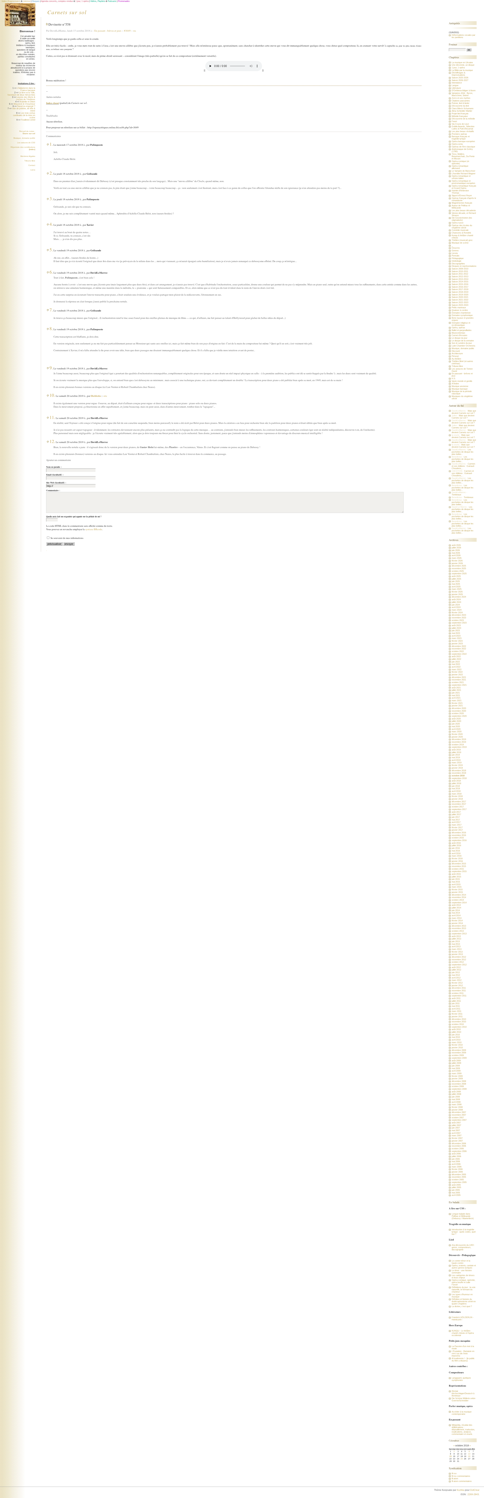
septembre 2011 (459, 996)
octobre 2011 (458, 993)
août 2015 (456, 874)
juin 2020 (456, 724)
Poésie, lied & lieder (460, 103)
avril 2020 (456, 729)
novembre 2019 (459, 742)
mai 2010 (456, 1037)
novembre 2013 (459, 928)
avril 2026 (456, 555)
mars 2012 (457, 980)
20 (469, 1456)
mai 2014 (456, 913)
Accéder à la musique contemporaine (462, 1413)
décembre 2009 (459, 1050)
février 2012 (457, 983)
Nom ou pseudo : (54, 466)
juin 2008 (456, 1097)
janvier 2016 (457, 861)
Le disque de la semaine (463, 340)
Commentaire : (53, 490)
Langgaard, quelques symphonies (461, 1379)
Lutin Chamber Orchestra (463, 346)
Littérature (456, 88)
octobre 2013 (458, 931)
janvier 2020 (457, 737)
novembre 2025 (459, 568)
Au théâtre (456, 359)
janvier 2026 (457, 563)
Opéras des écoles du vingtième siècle (462, 226)
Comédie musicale (460, 230)
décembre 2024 (459, 597)
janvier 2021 (457, 705)
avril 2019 (456, 760)
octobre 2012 (458, 962)
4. (51, 224)
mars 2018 (457, 794)
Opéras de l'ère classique (463, 147)
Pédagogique (458, 258)
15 (450, 1456)
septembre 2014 (459, 902)
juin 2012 (456, 972)
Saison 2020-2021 (460, 297)
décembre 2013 (459, 926)
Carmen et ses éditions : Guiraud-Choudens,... (463, 466)
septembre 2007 (459, 1120)
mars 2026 (457, 558)
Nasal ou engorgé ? (26, 106)
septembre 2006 (459, 1151)
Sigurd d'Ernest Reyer (462, 195)
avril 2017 (456, 822)
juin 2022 (456, 662)
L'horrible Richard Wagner (463, 173)
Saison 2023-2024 (460, 305)
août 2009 (456, 1060)
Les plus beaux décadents (464, 210)
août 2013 (456, 936)
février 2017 (457, 827)
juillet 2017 (456, 814)
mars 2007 (457, 1135)
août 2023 (456, 625)
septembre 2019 (459, 747)
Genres (455, 250)
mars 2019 (457, 762)
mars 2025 (457, 589)
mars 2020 (457, 731)
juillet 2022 (456, 659)
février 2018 (457, 796)
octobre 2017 (458, 806)
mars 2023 (457, 638)
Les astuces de (26, 143)
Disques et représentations (464, 266)
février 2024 (457, 612)
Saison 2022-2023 (460, 302)
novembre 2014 (459, 897)
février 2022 (457, 672)
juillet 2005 (456, 1187)
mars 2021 (457, 700)
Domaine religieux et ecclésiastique (461, 324)
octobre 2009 (458, 1055)
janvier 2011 (457, 1016)
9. (51, 368)
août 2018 (456, 781)
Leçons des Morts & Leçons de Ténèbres (25, 98)
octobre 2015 (458, 869)
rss (134, 30)
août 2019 (456, 750)
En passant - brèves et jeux (107, 30)
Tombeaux (456, 494)
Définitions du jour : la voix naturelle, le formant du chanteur (463, 1289)
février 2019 (457, 765)
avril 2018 (456, 791)
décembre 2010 (459, 1019)
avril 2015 (456, 884)
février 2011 (457, 1014)
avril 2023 (456, 636)
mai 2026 (456, 553)
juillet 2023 (456, 628)
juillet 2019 (456, 752)
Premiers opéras (459, 134)
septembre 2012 (459, 964)
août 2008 (456, 1091)
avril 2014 (456, 915)
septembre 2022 (459, 654)
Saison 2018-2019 (460, 292)
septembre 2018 (459, 778)
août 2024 (456, 599)
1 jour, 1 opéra (458, 67)
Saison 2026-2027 (460, 80)
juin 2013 (456, 941)
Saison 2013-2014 (460, 279)
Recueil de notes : (27, 132)
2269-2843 (473, 1494)
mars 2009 (457, 1073)
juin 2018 (456, 786)
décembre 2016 (459, 832)
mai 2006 (456, 1161)
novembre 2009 (459, 1052)
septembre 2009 (459, 1058)
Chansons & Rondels (461, 233)
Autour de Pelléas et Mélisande (461, 206)
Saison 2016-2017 (460, 287)
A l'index (455, 383)
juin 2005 (456, 1190)
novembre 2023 (459, 617)
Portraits (455, 255)
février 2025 (457, 592)
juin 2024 (456, 605)
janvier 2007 (457, 1141)
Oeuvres (456, 248)
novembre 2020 (459, 711)
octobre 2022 (458, 651)
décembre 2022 (459, 646)
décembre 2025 (459, 566)
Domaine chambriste (461, 313)
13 (469, 1454)
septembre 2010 (459, 1027)
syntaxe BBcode (93, 529)
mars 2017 (457, 825)
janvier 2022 (457, 674)
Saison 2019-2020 (460, 294)
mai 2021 (456, 695)
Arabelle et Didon (27, 101)
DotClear (474, 1490)
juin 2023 (456, 630)
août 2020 (456, 718)
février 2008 (457, 1107)
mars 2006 (457, 1167)
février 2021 (457, 703)
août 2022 (456, 656)
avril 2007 (456, 1133)
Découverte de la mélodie (463, 119)
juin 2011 (456, 1003)
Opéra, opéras (458, 327)
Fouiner (453, 44)
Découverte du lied (460, 106)
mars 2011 (456, 1011)
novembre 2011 (459, 990)
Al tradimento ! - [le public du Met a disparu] (463, 1359)
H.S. (454, 378)
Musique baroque (460, 389)
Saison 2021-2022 (460, 300)
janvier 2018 (457, 799)
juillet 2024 (456, 602)
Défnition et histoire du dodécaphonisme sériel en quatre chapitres (464, 1301)
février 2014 (457, 920)
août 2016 (456, 843)
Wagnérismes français (462, 203)
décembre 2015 (459, 863)
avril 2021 (456, 698)
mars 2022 (457, 669)
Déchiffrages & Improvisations (458, 74)
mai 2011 (456, 1006)
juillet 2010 (456, 1032)
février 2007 (457, 1138)
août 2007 (456, 1122)
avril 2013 (456, 946)
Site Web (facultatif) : (56, 482)
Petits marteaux (459, 307)
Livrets (455, 253)
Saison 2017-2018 (460, 289)
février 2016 (457, 858)
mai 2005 (456, 1192)
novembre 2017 (459, 804)
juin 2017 (456, 817)
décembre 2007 (459, 1112)
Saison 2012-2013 (460, 276)
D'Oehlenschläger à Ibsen (463, 90)
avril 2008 (456, 1102)
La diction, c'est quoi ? (462, 1306)
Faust (454, 121)
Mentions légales (27, 156)
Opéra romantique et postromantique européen (463, 182)
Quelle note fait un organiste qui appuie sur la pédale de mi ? (74, 516)
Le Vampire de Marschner (463, 171)
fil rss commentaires (461, 1476)
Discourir (456, 351)
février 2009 (457, 1076)
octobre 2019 (458, 744)
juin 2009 (456, 1066)
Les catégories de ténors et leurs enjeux (463, 1276)
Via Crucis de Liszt (460, 124)
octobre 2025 (458, 571)
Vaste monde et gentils (462, 381)
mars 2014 (457, 918)
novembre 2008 (459, 1084)
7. (51, 310)
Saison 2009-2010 (460, 269)
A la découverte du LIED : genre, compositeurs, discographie (463, 1247)
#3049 (127, 30)
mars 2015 (457, 887)
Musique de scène (460, 243)
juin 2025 (456, 581)
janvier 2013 (457, 954)
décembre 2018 (459, 770)
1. (51, 144)
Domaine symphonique (462, 315)
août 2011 (456, 998)
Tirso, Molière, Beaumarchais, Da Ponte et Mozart (463, 156)
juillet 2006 (456, 1156)
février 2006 (457, 1169)
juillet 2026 (456, 547)
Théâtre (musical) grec (462, 240)
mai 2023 (456, 633)
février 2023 (457, 641)
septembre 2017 (459, 809)
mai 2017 (456, 820)
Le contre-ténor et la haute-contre (461, 1262)
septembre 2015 (459, 871)
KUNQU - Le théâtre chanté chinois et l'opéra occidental (463, 1333)
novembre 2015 (459, 866)
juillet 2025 (456, 579)
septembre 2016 (459, 840)
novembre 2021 (459, 680)
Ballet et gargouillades (462, 330)
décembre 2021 (459, 677)
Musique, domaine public (24, 138)
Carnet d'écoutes (459, 335)
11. (52, 417)
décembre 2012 (459, 957)
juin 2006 (456, 1159)
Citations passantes (461, 101)
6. (51, 272)
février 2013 (457, 952)
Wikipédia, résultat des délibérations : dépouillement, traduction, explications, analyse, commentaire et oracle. (463, 1429)
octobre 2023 (458, 620)
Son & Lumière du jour (462, 343)
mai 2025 (456, 584)
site (105, 396)
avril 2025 (456, 586)
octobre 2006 (458, 1148)
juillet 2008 (456, 1094)
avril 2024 (456, 607)
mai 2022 (456, 664)
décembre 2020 (459, 708)
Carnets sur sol (67, 12)
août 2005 (456, 1185)
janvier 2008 (457, 1110)
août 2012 (456, 967)
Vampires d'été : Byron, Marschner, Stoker (462, 94)
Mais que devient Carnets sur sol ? (464, 412)
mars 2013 (457, 949)
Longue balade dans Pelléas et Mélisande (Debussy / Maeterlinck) (463, 1216)
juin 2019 (456, 755)
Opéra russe (457, 223)
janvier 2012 (457, 985)
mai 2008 (456, 1099)
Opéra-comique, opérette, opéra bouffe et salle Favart (463, 1282)
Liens (32, 170)
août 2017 (456, 812)
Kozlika (460, 1490)
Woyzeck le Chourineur (24, 104)
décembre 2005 (459, 1174)
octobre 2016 (458, 838)
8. (51, 328)
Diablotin (96, 396)
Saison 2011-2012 (460, 274)
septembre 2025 (459, 573)
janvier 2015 (457, 892)
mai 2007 (456, 1130)
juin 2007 (456, 1128)
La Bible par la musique (462, 70)
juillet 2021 (456, 690)
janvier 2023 (457, 643)
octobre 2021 (458, 682)
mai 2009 (456, 1068)
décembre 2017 (459, 801)
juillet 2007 (456, 1125)
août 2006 (456, 1153)
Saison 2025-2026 (460, 77)
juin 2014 (456, 910)
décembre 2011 (459, 988)
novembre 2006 (459, 1146)
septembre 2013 (459, 933)
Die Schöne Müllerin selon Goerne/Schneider (463, 1399)
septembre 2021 (459, 685)
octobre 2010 (458, 1024)
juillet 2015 (456, 876)
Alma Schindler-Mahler (462, 111)
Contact (31, 165)
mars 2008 (457, 1104)
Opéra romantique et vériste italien (461, 177)
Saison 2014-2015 (460, 281)
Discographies (458, 263)
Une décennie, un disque (463, 65)
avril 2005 (456, 1195)
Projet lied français (460, 113)
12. (52, 441)
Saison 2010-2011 (460, 271)
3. (51, 198)
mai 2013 (456, 944)
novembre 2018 (459, 773)
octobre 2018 (458, 775)
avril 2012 (456, 978)
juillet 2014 (456, 908)
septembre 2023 (459, 623)
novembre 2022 (459, 648)
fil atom (455, 1478)
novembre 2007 (459, 1115)
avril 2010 (456, 1040)
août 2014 (456, 905)
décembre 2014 (459, 895)
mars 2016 (457, 856)
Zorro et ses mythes (461, 98)
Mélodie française (460, 116)
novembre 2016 (459, 835)
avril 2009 (456, 1071)
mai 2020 (456, 726)
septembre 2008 (459, 1089)
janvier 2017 (457, 830)
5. (51, 250)
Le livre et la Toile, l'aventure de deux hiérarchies (21, 93)
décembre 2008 (459, 1081)
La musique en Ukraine (462, 62)
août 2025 (456, 576)
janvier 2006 (457, 1172)
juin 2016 (456, 848)
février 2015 (457, 889)
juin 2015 (456, 879)
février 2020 (457, 734)
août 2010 (456, 1029)
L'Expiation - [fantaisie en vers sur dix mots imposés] (463, 1353)
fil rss (454, 1473)
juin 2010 (456, 1034)
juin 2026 (456, 550)
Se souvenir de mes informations (66, 538)
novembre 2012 (459, 959)
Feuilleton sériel (28, 120)
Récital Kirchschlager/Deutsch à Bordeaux (463, 1393)
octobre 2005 (458, 1179)
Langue (455, 85)
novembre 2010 (459, 1021)
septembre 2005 (459, 1182)
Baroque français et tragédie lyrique (461, 137)
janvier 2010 (457, 1047)
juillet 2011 (456, 1001)
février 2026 (457, 561)
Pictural (455, 356)
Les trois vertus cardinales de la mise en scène (24, 115)
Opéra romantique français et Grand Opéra (464, 187)
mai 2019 (456, 757)
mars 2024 (457, 610)
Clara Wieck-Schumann (462, 108)
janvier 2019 (457, 768)
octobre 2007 (458, 1117)
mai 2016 (456, 851)
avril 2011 (456, 1009)
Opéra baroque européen (463, 141)
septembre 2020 (459, 716)
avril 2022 (456, 667)
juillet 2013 (456, 939)
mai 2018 (456, 788)
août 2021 (456, 687)
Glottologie (456, 261)
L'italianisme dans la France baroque (26, 89)
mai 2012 (456, 975)
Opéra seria (457, 144)
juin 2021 (456, 693)
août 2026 (456, 545)
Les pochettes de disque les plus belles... (462, 451)
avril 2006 (456, 1164)
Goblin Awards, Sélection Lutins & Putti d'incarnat (463, 127)
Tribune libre (29, 161)
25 (462, 1459)
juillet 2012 (456, 970)
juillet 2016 (456, 845)
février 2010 (457, 1045)
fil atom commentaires (462, 1481)
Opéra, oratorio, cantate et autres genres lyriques (464, 1266)
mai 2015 (456, 882)
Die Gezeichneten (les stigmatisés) (462, 219)
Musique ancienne (460, 386)
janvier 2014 (457, 923)
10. (52, 395)
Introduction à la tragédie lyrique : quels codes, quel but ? (463, 1231)
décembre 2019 (459, 739)
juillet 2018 (456, 783)
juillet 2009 (456, 1063)
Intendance (457, 83)
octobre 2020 (458, 713)
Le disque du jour (459, 338)
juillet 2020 (456, 721)
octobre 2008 (458, 1086)
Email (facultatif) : (55, 474)
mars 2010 (457, 1042)
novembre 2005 (459, 1177)
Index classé (52, 103)
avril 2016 (456, 853)
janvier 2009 (457, 1078)
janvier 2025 (457, 594)
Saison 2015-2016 (460, 284)
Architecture (457, 353)
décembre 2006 (459, 1143)
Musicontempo (458, 333)
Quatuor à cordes (460, 310)
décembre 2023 (459, 615)
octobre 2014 (458, 900)
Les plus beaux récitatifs (463, 131)
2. (51, 173)
